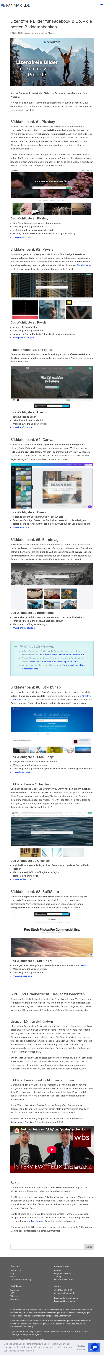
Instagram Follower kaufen (66, 1298)
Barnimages (37, 1221)
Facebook (28, 33)
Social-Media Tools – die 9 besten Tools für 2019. (62, 655)
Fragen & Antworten (63, 1273)
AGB (12, 1293)
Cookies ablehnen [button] (81, 1347)
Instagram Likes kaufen (64, 1301)
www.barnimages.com (24, 627)
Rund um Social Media (44, 33)
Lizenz (83, 965)
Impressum (15, 1290)
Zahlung (57, 1276)
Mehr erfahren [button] (27, 1351)
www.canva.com (21, 527)
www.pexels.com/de (23, 337)
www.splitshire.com (22, 976)
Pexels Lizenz (84, 265)
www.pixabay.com (22, 237)
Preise (13, 1276)
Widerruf (14, 1296)
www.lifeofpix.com (22, 427)
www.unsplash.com (22, 879)
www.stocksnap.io (22, 772)
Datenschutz (16, 1299)
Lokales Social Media (63, 1279)
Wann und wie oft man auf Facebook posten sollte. (54, 662)
